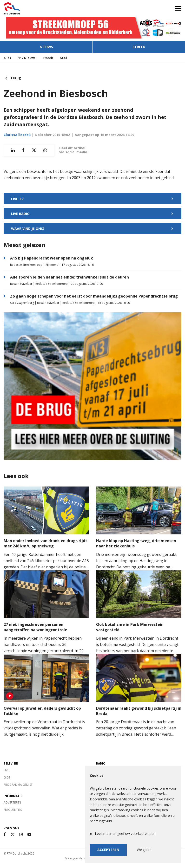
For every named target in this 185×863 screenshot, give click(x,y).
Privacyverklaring (76, 858)
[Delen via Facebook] (23, 150)
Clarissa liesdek (17, 134)
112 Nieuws (26, 58)
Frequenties (13, 810)
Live (6, 770)
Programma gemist (18, 785)
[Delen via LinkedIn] (12, 150)
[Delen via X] (34, 150)
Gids (7, 777)
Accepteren (108, 849)
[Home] (46, 8)
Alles (7, 58)
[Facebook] (5, 834)
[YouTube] (29, 834)
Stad (63, 58)
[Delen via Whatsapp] (45, 150)
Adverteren (12, 802)
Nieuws (46, 47)
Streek (138, 47)
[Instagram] (21, 834)
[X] (12, 834)
